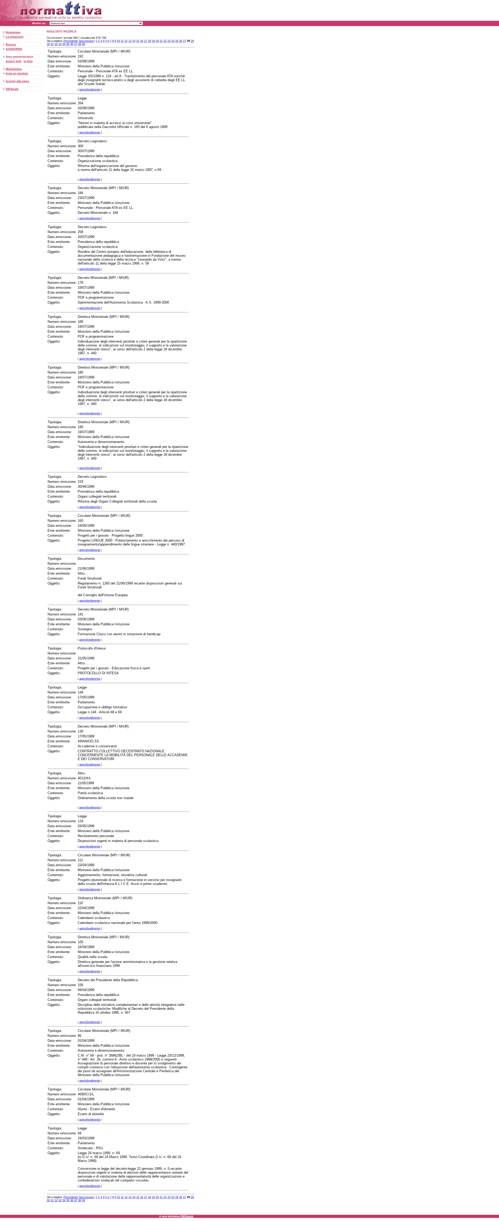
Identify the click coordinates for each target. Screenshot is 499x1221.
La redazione (14, 36)
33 (60, 44)
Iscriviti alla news (17, 81)
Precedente (70, 40)
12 (126, 40)
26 (180, 40)
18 (149, 40)
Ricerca (11, 44)
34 (63, 44)
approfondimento (89, 89)
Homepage (13, 32)
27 (184, 40)
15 (137, 40)
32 (56, 44)
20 (157, 40)
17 (145, 40)
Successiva (86, 40)
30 (48, 44)
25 (176, 40)
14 (133, 40)
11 (122, 40)
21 (161, 40)
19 (153, 40)
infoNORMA (14, 48)
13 (130, 40)
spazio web (13, 61)
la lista (28, 61)
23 (168, 40)
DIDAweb (12, 89)
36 (71, 44)
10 (118, 40)
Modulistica (14, 68)
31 (52, 44)
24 (172, 40)
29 (192, 40)
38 (79, 44)
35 (67, 44)
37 (75, 44)
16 (141, 40)
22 (165, 40)
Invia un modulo (17, 73)
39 (83, 44)
